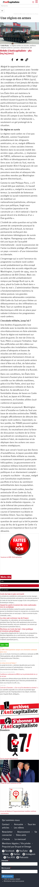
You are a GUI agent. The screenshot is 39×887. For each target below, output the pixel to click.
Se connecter (8, 876)
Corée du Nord (4, 590)
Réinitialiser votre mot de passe (14, 881)
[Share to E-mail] (22, 60)
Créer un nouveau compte (12, 879)
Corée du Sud (4, 585)
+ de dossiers (4, 813)
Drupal (18, 847)
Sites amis (21, 835)
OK (2, 10)
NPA (1, 647)
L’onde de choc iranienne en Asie (10, 783)
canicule (3, 685)
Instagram (30, 854)
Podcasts (23, 857)
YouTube (23, 851)
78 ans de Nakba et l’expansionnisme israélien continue (18, 811)
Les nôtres (19, 828)
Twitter (17, 854)
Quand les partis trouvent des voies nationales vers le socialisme (18, 606)
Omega (27, 847)
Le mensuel (20, 839)
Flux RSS (10, 857)
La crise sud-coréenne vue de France (14, 618)
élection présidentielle (7, 672)
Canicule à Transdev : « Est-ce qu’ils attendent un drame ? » (19, 688)
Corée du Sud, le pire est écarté (12, 594)
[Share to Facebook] (12, 60)
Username (5, 860)
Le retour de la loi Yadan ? (8, 663)
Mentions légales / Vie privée (16, 843)
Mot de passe (6, 868)
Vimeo (5, 854)
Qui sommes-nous (11, 820)
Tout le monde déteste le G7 (9, 759)
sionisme (3, 661)
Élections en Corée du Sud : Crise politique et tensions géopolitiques (16, 630)
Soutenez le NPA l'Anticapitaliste (11, 557)
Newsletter (7, 832)
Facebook (9, 851)
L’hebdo (6, 839)
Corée (2, 581)
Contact (5, 824)
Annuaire (18, 824)
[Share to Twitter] (17, 60)
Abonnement (23, 832)
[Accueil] (10, 2)
